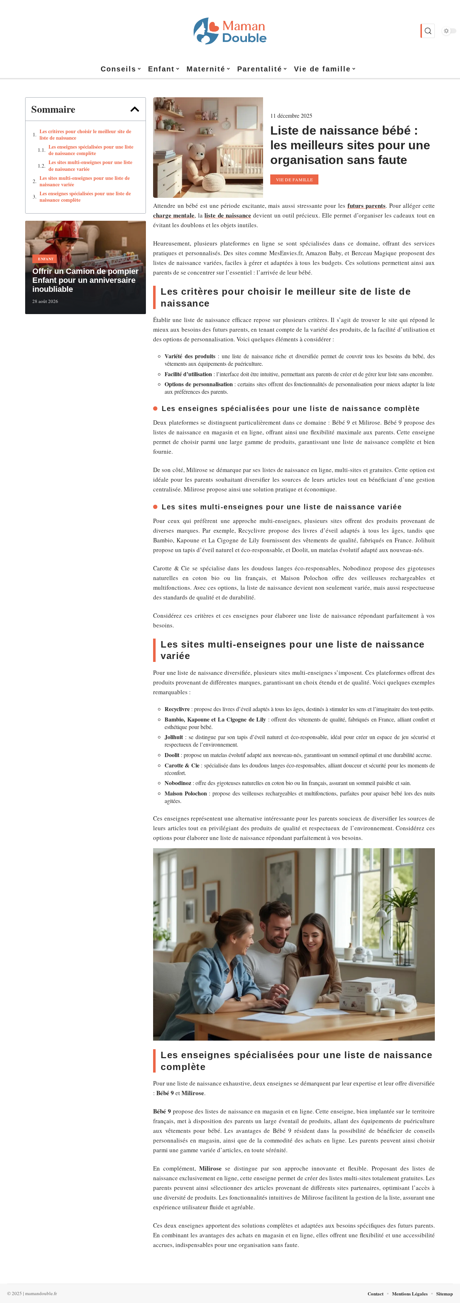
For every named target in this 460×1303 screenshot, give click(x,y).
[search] (427, 31)
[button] (135, 109)
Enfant (46, 258)
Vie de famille (294, 179)
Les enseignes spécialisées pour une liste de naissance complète (91, 150)
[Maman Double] (230, 30)
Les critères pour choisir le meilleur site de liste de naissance (85, 134)
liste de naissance (227, 215)
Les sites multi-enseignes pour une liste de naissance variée (90, 165)
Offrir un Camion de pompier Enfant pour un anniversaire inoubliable (85, 280)
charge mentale (173, 215)
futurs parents (367, 205)
